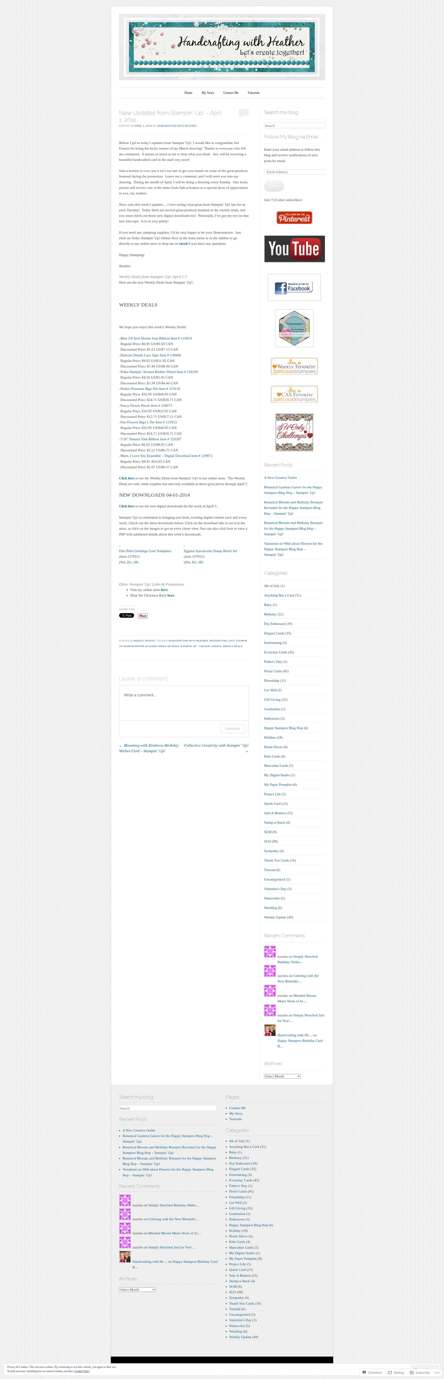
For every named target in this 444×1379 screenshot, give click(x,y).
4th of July (272, 586)
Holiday (270, 737)
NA (122, 562)
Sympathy (271, 851)
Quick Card (272, 803)
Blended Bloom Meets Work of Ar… (174, 1233)
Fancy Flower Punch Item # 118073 (146, 405)
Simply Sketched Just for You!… (171, 1247)
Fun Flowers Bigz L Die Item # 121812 (148, 422)
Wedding (270, 908)
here (230, 528)
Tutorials (253, 93)
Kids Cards (272, 756)
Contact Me (230, 93)
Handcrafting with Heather (177, 126)
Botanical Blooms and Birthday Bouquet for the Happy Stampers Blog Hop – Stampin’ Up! (293, 528)
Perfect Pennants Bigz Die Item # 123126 (150, 389)
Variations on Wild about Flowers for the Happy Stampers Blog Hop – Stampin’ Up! (293, 549)
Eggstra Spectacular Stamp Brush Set (210, 551)
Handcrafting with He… (295, 1035)
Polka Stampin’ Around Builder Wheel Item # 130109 (159, 372)
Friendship (271, 680)
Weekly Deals (233, 646)
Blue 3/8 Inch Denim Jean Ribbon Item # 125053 (156, 338)
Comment (232, 729)
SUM (267, 832)
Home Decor (273, 747)
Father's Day (273, 662)
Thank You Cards (276, 860)
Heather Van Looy (221, 640)
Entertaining (273, 643)
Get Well (270, 690)
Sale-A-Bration (275, 813)
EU (129, 562)
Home (188, 93)
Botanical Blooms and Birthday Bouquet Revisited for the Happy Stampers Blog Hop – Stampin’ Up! (293, 507)
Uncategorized (274, 879)
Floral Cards (273, 671)
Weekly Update (144, 640)
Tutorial (269, 870)
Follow (274, 186)
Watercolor (272, 898)
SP (135, 562)
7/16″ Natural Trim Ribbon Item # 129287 (150, 439)
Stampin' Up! (189, 646)
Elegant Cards (274, 633)
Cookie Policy (82, 1371)
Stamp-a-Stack (274, 822)
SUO (267, 841)
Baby (268, 605)
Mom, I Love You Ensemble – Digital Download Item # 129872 (166, 456)
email (183, 243)
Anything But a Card (279, 595)
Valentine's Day (275, 889)
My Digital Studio (277, 775)
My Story (208, 93)
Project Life (272, 794)
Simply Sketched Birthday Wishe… (173, 1205)
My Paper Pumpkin (278, 784)
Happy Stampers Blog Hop (283, 728)
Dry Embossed (274, 624)
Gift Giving (272, 699)
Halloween (272, 718)
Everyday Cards (275, 652)
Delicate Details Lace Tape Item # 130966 (150, 355)
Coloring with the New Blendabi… (173, 1219)
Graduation (272, 709)
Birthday (270, 614)
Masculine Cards (276, 765)
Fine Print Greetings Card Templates (145, 551)
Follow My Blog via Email (291, 137)
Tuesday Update (210, 646)
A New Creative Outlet (280, 478)
